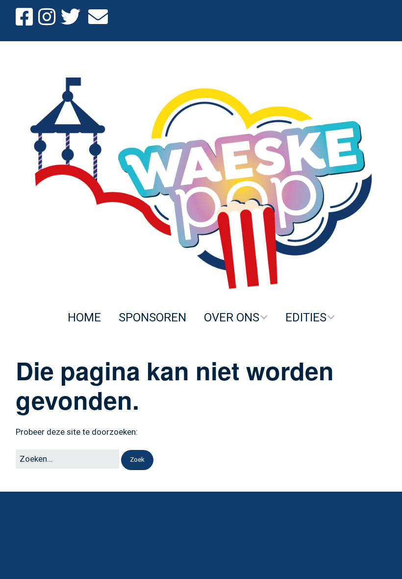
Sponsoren (152, 317)
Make (181, 518)
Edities (306, 317)
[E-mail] (98, 17)
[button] (137, 460)
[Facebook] (25, 17)
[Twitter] (70, 17)
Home (84, 317)
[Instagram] (46, 17)
